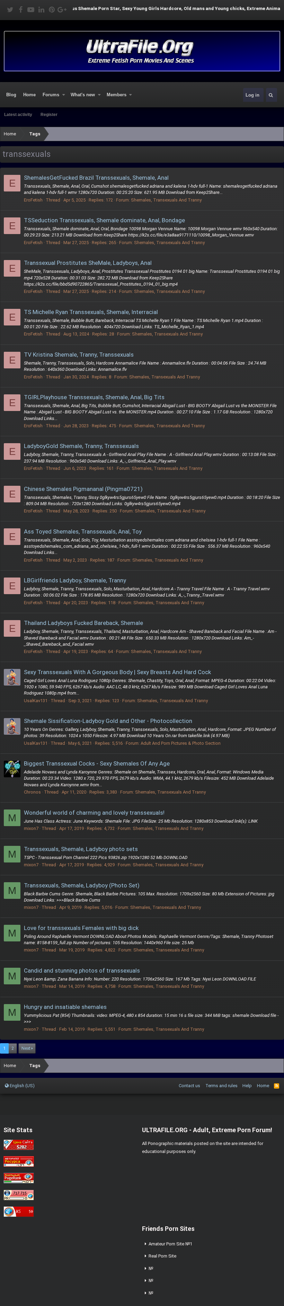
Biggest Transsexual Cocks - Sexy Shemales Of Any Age (97, 763)
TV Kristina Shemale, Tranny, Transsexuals (79, 354)
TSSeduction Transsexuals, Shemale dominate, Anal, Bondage (104, 220)
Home (29, 94)
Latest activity (18, 114)
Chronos (32, 792)
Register (49, 114)
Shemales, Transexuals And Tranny (166, 200)
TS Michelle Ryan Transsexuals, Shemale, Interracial (91, 311)
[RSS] (277, 1085)
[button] (64, 95)
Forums (51, 94)
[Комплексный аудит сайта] (18, 1215)
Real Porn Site (162, 1256)
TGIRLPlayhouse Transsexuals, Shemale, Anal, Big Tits (94, 397)
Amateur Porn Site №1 (170, 1243)
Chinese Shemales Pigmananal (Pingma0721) (83, 488)
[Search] (271, 95)
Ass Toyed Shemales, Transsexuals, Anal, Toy (83, 531)
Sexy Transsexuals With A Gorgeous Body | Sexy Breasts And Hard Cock (117, 672)
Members (116, 94)
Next (25, 1048)
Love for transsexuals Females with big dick (81, 927)
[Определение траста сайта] (18, 1165)
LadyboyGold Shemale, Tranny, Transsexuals (81, 445)
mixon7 (31, 828)
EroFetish (33, 200)
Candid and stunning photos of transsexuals (82, 970)
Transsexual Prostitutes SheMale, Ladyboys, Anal (88, 262)
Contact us (189, 1085)
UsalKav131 (35, 700)
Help (247, 1085)
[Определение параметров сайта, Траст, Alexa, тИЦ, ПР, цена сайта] (18, 1198)
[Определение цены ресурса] (18, 1148)
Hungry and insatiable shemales (65, 1006)
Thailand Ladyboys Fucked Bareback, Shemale (83, 622)
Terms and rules (221, 1085)
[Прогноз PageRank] (18, 1181)
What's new (83, 94)
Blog (11, 94)
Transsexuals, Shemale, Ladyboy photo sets (81, 849)
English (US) (22, 1085)
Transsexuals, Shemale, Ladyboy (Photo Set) (82, 885)
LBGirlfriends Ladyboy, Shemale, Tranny (75, 580)
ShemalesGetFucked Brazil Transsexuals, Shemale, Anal (96, 177)
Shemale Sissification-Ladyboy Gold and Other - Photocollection (108, 720)
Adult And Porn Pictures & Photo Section (181, 743)
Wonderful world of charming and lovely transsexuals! (94, 812)
